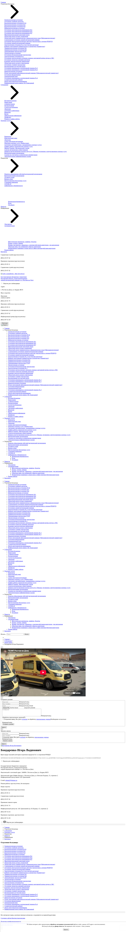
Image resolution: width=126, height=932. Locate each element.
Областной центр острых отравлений (16, 36)
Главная (3, 2)
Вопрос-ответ (8, 179)
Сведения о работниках (11, 110)
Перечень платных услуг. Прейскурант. (16, 143)
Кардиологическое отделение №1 (14, 25)
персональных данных (43, 719)
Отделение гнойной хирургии (14, 21)
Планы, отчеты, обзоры (15, 243)
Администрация (9, 104)
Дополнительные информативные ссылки (17, 156)
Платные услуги (6, 120)
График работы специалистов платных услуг (18, 146)
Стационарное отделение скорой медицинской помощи (21, 40)
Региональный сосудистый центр (14, 66)
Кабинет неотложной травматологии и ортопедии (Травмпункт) (24, 46)
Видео (6, 114)
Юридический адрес (10, 138)
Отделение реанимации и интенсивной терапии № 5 (21, 70)
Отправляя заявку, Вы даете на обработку (27, 719)
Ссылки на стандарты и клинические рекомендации (20, 155)
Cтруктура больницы (11, 107)
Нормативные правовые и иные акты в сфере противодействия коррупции (31, 248)
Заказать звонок (7, 740)
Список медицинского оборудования (16, 150)
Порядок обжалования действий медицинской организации (23, 174)
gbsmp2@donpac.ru (11, 780)
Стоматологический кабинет (13, 80)
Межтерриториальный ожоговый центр (17, 35)
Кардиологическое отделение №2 (14, 26)
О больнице (4, 85)
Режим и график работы (12, 119)
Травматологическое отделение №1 (15, 48)
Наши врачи (8, 102)
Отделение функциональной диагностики (17, 55)
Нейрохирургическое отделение (14, 28)
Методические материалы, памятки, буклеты (22, 241)
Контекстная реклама (18, 918)
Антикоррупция (9, 226)
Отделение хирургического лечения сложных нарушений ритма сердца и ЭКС (29, 58)
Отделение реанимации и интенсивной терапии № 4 (21, 78)
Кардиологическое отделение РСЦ (15, 23)
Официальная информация (12, 115)
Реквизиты (7, 136)
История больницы (10, 100)
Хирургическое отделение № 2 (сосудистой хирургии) (21, 45)
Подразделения (9, 105)
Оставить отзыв (9, 177)
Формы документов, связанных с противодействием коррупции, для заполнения (33, 245)
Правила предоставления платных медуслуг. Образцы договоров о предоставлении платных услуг (35, 151)
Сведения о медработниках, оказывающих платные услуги (23, 145)
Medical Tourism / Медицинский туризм (16, 148)
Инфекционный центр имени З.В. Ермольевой (19, 83)
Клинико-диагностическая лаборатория (16, 61)
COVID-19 (7, 184)
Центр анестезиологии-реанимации (15, 81)
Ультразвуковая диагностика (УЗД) (15, 51)
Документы (8, 224)
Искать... (3, 634)
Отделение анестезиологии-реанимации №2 (18, 31)
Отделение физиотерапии (12, 75)
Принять (66, 929)
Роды (9, 203)
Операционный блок (11, 76)
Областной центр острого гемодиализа (16, 63)
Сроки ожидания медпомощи (13, 141)
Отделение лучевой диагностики (14, 65)
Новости (3, 206)
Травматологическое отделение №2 (15, 50)
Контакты (4, 251)
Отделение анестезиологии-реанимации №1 (18, 30)
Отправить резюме (8, 724)
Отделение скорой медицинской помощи (17, 43)
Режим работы (9, 250)
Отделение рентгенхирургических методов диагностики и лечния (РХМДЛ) (28, 41)
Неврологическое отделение (13, 71)
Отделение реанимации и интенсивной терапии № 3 (21, 68)
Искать (27, 634)
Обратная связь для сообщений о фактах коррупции (24, 246)
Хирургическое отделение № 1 (14, 56)
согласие (24, 719)
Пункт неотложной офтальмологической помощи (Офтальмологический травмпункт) (31, 73)
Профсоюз (7, 117)
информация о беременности (13, 185)
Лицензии (7, 109)
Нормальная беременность (16, 201)
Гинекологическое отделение (13, 20)
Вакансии (7, 112)
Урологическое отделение (12, 53)
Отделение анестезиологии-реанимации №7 (18, 33)
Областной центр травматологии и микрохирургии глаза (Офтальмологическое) (29, 38)
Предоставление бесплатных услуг (15, 180)
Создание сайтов (6, 918)
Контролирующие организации (14, 153)
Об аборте (11, 205)
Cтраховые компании (11, 182)
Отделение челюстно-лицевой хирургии (17, 60)
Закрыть (3, 727)
